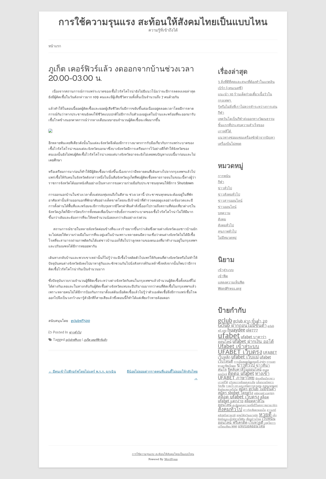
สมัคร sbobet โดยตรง (235, 393)
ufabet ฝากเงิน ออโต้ (253, 341)
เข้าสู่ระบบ (226, 270)
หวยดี (265, 414)
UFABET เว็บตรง (240, 352)
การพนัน (224, 176)
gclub (225, 320)
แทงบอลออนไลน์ (251, 426)
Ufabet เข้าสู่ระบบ (238, 346)
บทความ (224, 213)
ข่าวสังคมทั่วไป (229, 194)
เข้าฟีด (223, 276)
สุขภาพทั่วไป (227, 231)
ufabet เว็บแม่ (245, 357)
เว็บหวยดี (255, 422)
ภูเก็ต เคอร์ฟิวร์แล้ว (95, 340)
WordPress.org (229, 288)
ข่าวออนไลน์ (227, 207)
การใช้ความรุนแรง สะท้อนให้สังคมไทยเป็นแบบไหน (163, 22)
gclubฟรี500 (73, 340)
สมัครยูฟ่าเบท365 (264, 393)
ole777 (252, 330)
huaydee (236, 330)
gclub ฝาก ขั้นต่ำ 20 (250, 321)
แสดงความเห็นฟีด (231, 282)
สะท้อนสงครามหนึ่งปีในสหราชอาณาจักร (254, 405)
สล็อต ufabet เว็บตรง (238, 397)
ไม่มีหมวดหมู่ (227, 237)
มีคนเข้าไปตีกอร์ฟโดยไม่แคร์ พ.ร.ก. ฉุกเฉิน (82, 371)
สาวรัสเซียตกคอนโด (254, 410)
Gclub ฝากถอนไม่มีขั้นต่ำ (242, 325)
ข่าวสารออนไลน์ (230, 200)
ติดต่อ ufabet (241, 373)
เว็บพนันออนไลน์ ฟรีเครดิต (246, 420)
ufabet (229, 335)
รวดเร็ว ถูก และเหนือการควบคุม (244, 385)
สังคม (222, 219)
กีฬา (221, 182)
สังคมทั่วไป (226, 225)
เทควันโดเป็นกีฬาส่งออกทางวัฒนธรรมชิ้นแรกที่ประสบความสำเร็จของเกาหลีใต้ (246, 125)
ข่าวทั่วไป (75, 332)
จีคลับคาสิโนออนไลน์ (245, 369)
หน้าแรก (54, 46)
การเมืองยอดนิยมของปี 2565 (250, 361)
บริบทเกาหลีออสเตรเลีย (242, 382)
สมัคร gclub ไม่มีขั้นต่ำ (257, 389)
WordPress (171, 459)
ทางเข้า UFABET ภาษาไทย (243, 376)
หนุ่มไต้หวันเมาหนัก (247, 415)
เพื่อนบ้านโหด (253, 419)
